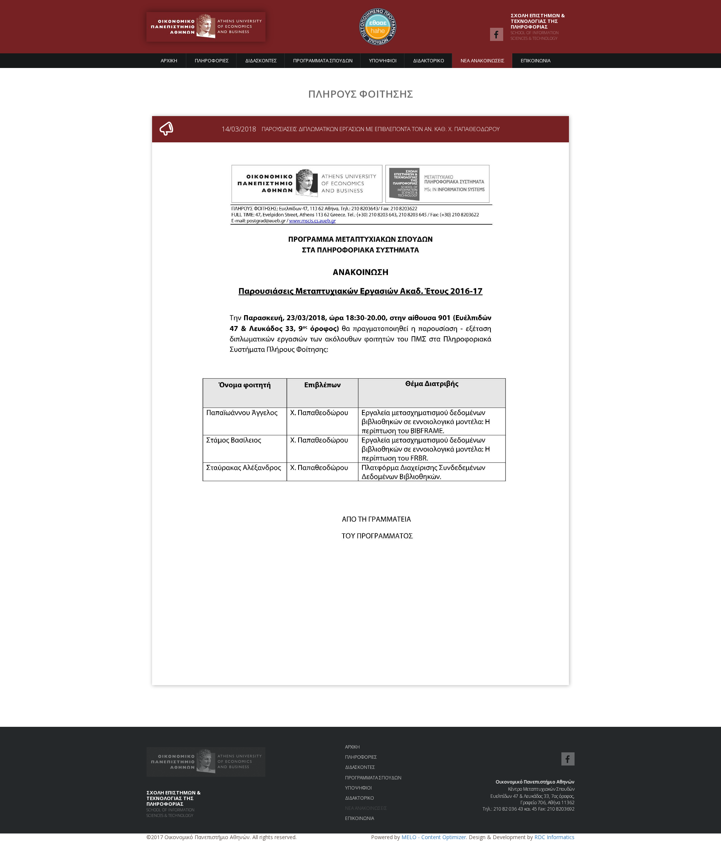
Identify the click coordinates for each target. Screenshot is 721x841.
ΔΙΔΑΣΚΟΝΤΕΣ (261, 60)
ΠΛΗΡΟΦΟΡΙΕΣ (212, 60)
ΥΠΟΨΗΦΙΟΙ (383, 60)
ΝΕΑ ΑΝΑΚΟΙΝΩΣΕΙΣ (482, 60)
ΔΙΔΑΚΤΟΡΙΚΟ (428, 60)
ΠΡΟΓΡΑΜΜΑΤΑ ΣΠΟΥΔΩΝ (323, 60)
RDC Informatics (554, 837)
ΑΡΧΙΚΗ (169, 60)
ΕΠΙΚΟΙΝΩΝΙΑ (536, 60)
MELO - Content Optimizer (433, 837)
